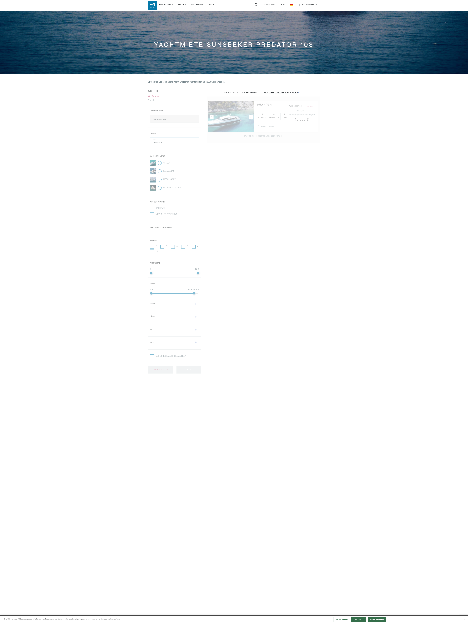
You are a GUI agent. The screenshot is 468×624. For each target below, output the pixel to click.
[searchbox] (176, 120)
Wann (154, 139)
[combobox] (174, 119)
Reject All (358, 619)
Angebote (211, 5)
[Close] (464, 619)
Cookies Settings (341, 619)
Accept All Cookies (377, 619)
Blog (283, 4)
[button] (173, 304)
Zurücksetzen (160, 370)
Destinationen (165, 5)
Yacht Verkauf (197, 5)
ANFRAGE (310, 106)
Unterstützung (269, 4)
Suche (188, 370)
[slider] (151, 273)
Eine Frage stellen (309, 5)
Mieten (181, 5)
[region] (234, 619)
